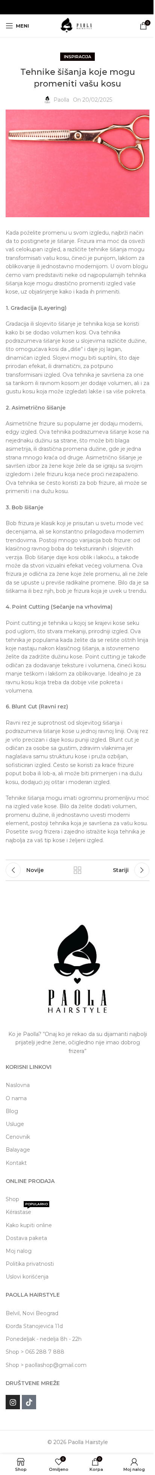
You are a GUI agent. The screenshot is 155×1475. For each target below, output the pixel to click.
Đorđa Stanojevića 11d (34, 1326)
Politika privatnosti (30, 1263)
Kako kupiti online (29, 1225)
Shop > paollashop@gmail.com (46, 1365)
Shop (12, 1199)
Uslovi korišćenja (27, 1276)
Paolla (61, 99)
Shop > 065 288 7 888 (35, 1351)
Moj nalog (19, 1251)
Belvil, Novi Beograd (32, 1313)
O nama (16, 1098)
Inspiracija (77, 56)
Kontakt (16, 1163)
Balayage (18, 1149)
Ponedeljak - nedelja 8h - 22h (44, 1339)
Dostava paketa (26, 1238)
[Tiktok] (29, 1402)
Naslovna (18, 1085)
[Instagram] (13, 1402)
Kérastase (27, 1210)
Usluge (15, 1124)
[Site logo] (77, 25)
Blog (12, 1111)
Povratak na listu (77, 870)
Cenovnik (18, 1136)
